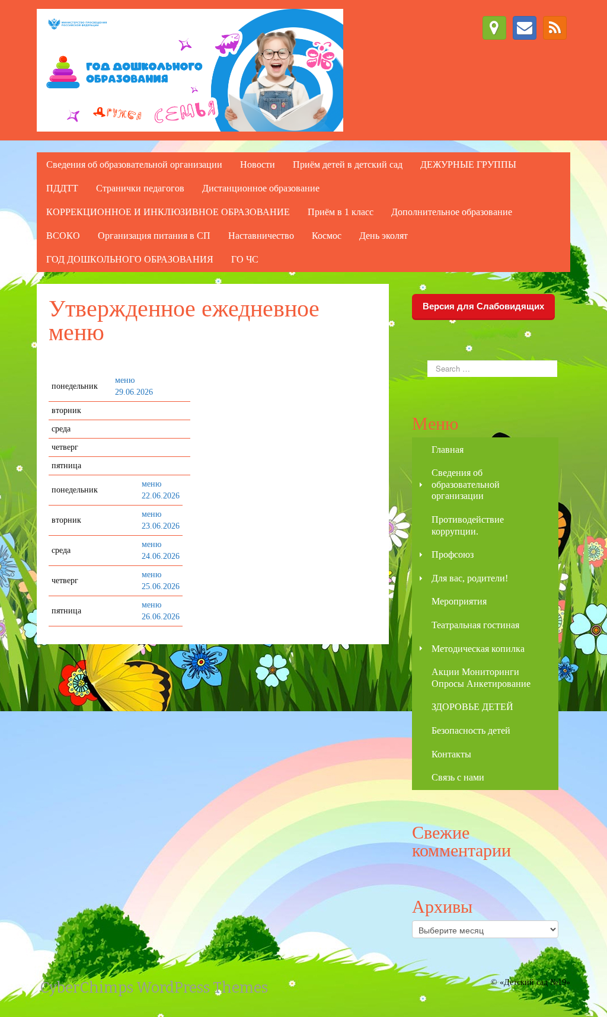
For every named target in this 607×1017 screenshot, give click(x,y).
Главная (448, 449)
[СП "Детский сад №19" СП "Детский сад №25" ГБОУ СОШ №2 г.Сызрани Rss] (555, 28)
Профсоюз (453, 554)
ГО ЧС (244, 259)
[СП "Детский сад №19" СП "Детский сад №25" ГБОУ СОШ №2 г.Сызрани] (190, 69)
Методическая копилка (478, 649)
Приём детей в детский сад (347, 164)
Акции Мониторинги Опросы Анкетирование (481, 678)
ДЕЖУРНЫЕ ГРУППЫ (468, 164)
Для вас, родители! (470, 578)
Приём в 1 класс (340, 212)
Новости (257, 164)
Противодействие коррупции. (468, 525)
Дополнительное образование (451, 212)
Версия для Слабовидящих (483, 306)
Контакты (451, 754)
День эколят (383, 236)
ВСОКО (63, 236)
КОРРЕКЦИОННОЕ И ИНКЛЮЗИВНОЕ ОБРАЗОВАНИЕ (168, 212)
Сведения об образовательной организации (134, 164)
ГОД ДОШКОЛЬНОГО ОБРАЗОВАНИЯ (129, 259)
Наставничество (261, 236)
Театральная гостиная (475, 625)
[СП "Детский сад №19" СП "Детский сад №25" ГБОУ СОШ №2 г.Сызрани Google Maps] (494, 28)
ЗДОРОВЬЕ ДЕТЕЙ (472, 707)
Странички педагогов (140, 188)
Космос (326, 236)
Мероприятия (459, 601)
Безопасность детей (471, 730)
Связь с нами (458, 777)
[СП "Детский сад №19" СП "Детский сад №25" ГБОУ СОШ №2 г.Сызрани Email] (524, 28)
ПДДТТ (62, 188)
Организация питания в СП (154, 236)
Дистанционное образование (261, 188)
